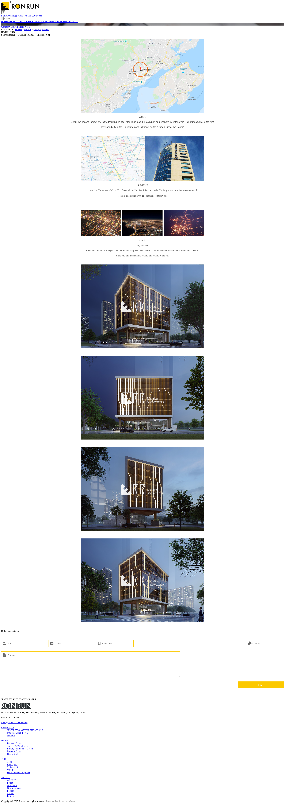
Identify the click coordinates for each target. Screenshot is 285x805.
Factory (10, 791)
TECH (48, 21)
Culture (10, 793)
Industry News (23, 27)
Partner (10, 796)
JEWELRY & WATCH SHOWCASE (25, 730)
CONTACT (72, 21)
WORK (41, 21)
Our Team (12, 785)
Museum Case (13, 751)
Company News (8, 27)
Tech (9, 761)
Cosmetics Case (14, 754)
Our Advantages (14, 788)
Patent (10, 783)
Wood (10, 769)
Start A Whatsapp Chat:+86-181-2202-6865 (21, 15)
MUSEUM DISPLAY (17, 733)
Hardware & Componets (18, 772)
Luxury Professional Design (20, 748)
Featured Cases (14, 743)
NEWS (54, 21)
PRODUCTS (14, 21)
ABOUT (62, 21)
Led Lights (12, 764)
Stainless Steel (13, 767)
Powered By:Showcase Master (60, 801)
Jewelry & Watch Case (17, 746)
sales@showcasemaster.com (14, 722)
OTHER (11, 735)
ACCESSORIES (29, 21)
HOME (4, 21)
